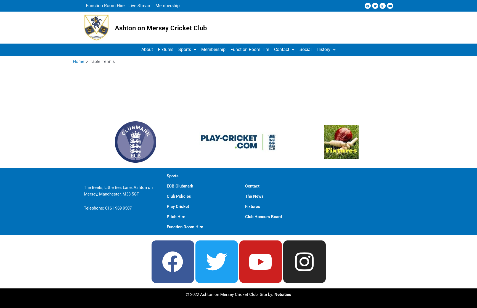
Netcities (282, 294)
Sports (184, 49)
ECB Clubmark (180, 186)
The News (254, 196)
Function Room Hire (105, 5)
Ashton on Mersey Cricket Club (161, 28)
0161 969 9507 (118, 208)
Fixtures (165, 49)
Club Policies (179, 196)
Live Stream (140, 5)
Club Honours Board (263, 216)
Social (306, 49)
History (323, 49)
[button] (187, 49)
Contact (281, 49)
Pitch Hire (176, 216)
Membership (167, 5)
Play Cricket (178, 206)
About (147, 49)
